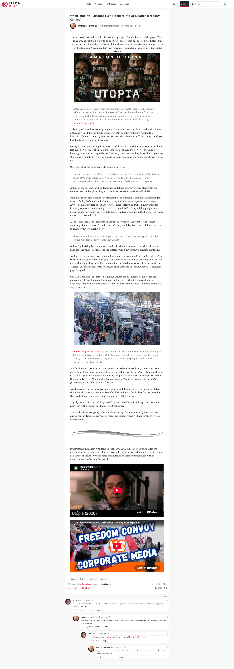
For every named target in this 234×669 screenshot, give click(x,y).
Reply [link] (158, 584)
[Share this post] (166, 588)
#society (74, 579)
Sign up (184, 3)
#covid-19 (84, 579)
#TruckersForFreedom (136, 637)
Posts (88, 3)
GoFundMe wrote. (82, 123)
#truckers (103, 579)
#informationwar (110, 25)
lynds (76, 600)
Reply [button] (99, 610)
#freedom (93, 579)
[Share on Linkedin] (164, 588)
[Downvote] (70, 588)
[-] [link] (167, 600)
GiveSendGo (93, 604)
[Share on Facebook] (156, 588)
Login (175, 3)
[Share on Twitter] (159, 588)
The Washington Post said (86, 351)
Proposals (98, 3)
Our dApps (124, 3)
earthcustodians (87, 25)
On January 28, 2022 (83, 174)
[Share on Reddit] (161, 588)
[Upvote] (67, 588)
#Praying (108, 637)
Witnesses (111, 3)
